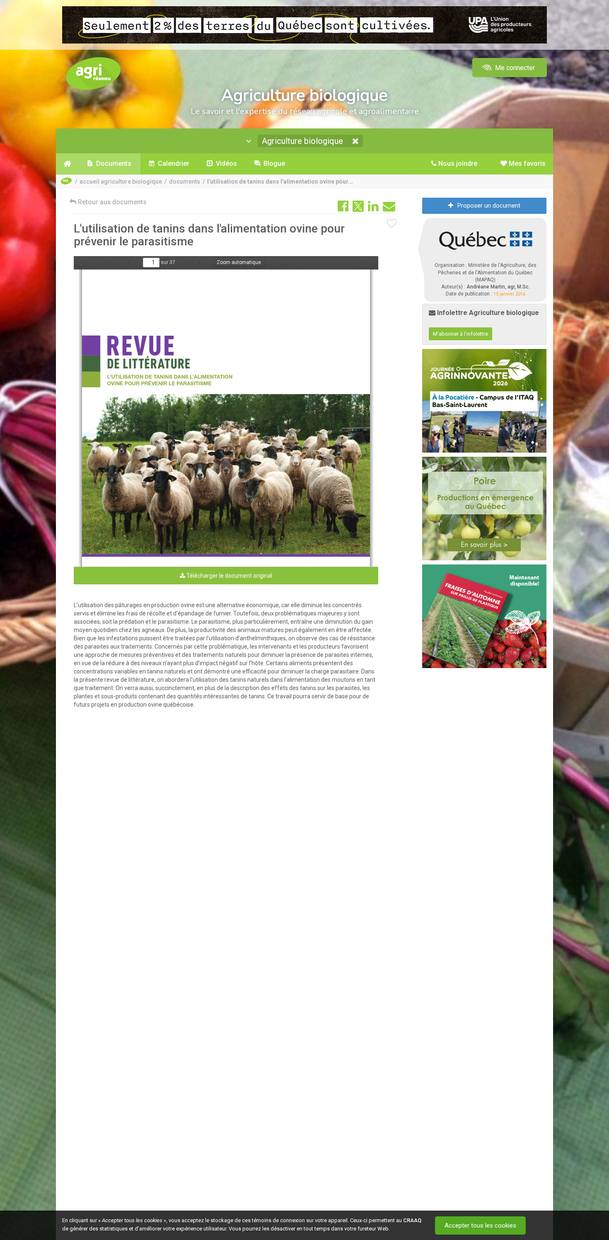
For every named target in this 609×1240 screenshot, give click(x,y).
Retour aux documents (111, 202)
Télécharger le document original (228, 575)
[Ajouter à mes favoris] (392, 223)
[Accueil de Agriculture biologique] (67, 163)
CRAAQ (412, 1220)
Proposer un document (488, 205)
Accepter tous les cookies (480, 1225)
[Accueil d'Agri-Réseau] (93, 73)
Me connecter (514, 68)
